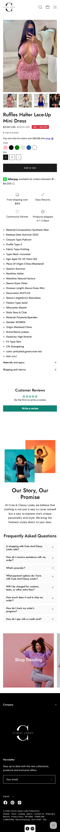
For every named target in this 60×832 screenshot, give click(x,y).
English (6, 796)
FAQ (44, 819)
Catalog (21, 814)
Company (8, 704)
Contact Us (39, 814)
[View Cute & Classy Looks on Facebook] (5, 802)
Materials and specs (13, 362)
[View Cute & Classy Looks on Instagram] (19, 802)
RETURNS (29, 816)
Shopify (6, 814)
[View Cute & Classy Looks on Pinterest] (12, 802)
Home (13, 814)
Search (29, 814)
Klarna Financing (23, 819)
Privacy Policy (17, 816)
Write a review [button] (30, 408)
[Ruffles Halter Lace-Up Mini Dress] (10, 101)
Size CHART (36, 819)
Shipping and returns (14, 369)
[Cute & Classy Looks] (11, 7)
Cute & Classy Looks (19, 811)
